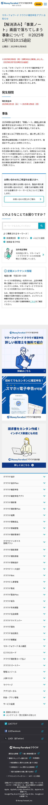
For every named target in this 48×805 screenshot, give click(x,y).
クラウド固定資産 (10, 549)
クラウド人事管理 (10, 581)
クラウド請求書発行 (11, 534)
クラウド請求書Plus (11, 508)
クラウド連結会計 (10, 562)
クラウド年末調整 (10, 607)
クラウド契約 (9, 626)
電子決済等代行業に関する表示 (22, 771)
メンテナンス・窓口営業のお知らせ (21, 715)
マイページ (8, 684)
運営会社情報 (13, 753)
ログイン (24, 238)
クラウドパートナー (11, 665)
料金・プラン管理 (10, 697)
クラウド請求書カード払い (14, 658)
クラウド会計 (9, 476)
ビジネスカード (9, 652)
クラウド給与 (9, 601)
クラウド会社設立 (10, 633)
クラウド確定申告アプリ (13, 496)
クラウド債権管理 (10, 528)
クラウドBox (8, 575)
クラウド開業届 (9, 639)
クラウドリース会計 (11, 569)
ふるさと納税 (38, 238)
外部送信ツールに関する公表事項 (22, 767)
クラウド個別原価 (10, 556)
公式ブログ (12, 723)
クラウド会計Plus (10, 483)
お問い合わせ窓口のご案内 (24, 199)
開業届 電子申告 (13, 241)
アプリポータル (9, 691)
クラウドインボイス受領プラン (11, 542)
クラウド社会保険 (10, 614)
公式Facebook (14, 731)
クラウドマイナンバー (12, 620)
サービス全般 (9, 704)
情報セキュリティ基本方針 (18, 758)
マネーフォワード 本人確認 (14, 646)
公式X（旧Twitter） (16, 738)
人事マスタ (8, 678)
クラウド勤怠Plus (10, 594)
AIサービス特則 (34, 776)
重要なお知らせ (12, 712)
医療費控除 (11, 238)
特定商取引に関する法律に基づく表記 (24, 763)
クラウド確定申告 (10, 489)
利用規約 (36, 758)
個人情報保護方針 (29, 753)
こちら (32, 301)
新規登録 (38, 4)
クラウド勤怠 (9, 588)
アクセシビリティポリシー (17, 776)
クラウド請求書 (9, 502)
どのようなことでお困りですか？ (24, 214)
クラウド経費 (9, 515)
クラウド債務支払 (10, 521)
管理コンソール (9, 671)
